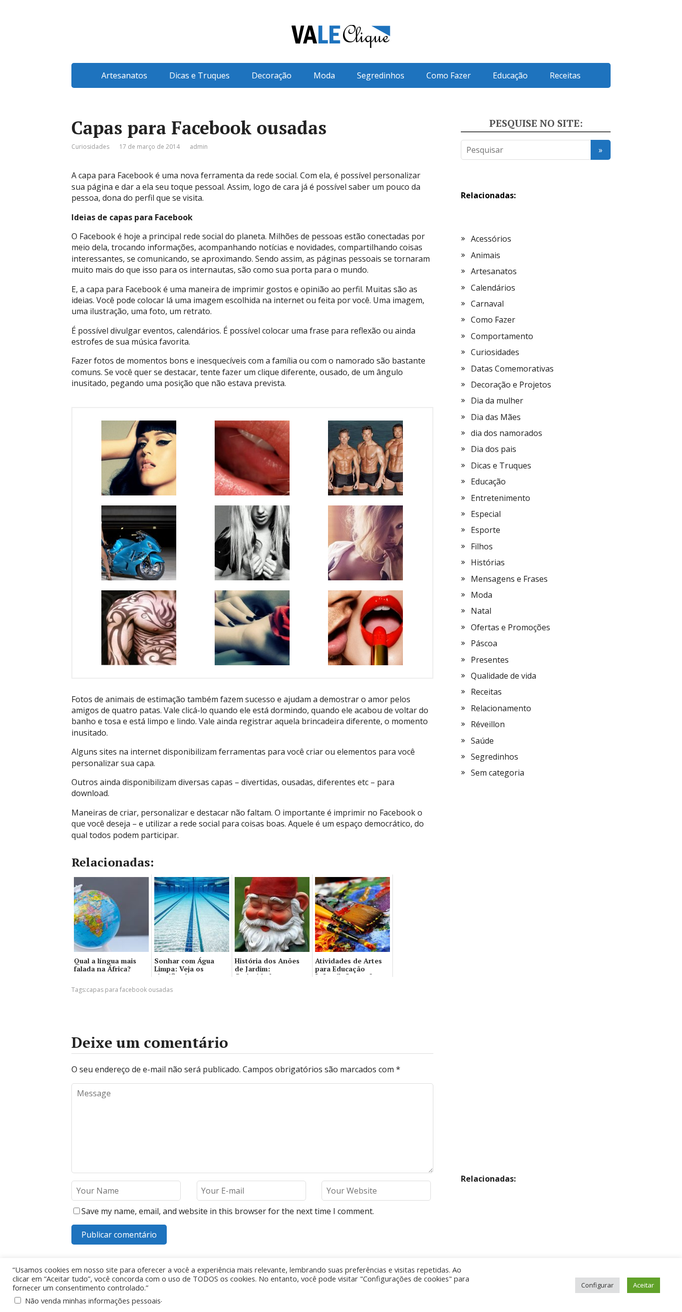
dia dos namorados (506, 433)
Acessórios (491, 238)
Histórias (488, 562)
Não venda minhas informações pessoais (93, 1301)
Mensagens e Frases (509, 578)
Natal (481, 610)
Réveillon (488, 724)
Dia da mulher (497, 400)
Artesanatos (124, 75)
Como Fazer (448, 75)
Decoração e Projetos (511, 384)
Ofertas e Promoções (510, 627)
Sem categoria (497, 772)
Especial (486, 513)
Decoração (272, 75)
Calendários (493, 287)
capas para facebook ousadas (129, 989)
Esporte (485, 529)
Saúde (482, 740)
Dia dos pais (493, 448)
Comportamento (502, 336)
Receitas (565, 75)
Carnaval (487, 303)
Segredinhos (380, 75)
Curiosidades (90, 146)
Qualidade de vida (503, 675)
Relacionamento (501, 708)
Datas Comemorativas (512, 368)
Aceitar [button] (643, 1285)
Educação (510, 75)
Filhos (482, 546)
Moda (324, 75)
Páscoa (484, 643)
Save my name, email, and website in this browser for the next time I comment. (227, 1211)
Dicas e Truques (199, 75)
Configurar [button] (597, 1285)
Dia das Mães (496, 417)
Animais (485, 255)
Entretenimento (500, 497)
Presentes (490, 659)
